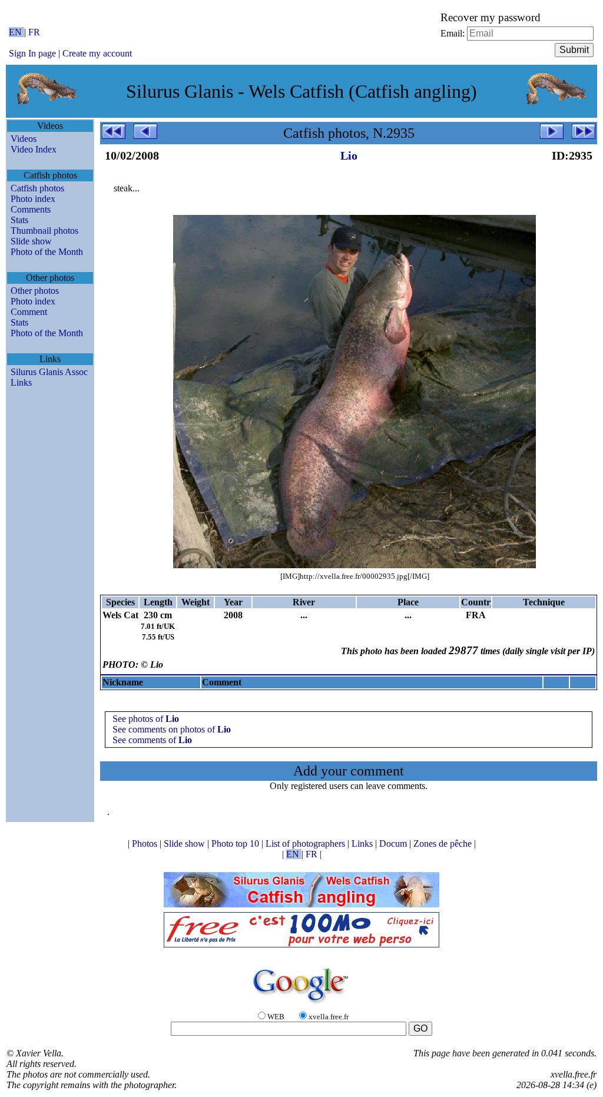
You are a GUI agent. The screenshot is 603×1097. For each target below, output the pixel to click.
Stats (19, 220)
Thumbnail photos (44, 231)
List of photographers (306, 844)
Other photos (35, 291)
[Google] (301, 1004)
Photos (146, 844)
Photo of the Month (47, 252)
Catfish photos (37, 188)
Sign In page (32, 53)
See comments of (152, 740)
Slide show (31, 241)
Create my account (97, 53)
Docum (394, 844)
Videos (24, 139)
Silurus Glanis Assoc (49, 372)
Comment (29, 312)
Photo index (33, 199)
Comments (31, 209)
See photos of (145, 719)
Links (21, 382)
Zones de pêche (443, 844)
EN (16, 32)
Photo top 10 (236, 844)
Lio (348, 155)
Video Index (34, 149)
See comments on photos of (171, 729)
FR (34, 32)
